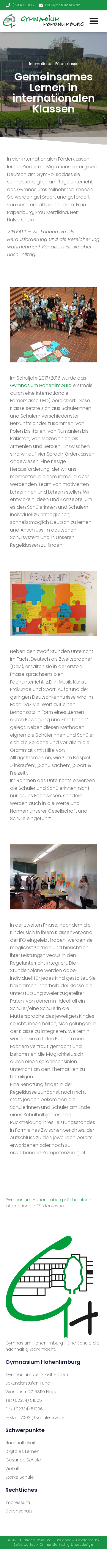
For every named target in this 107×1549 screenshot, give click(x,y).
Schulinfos (78, 1200)
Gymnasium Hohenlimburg (41, 385)
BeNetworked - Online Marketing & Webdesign (53, 1544)
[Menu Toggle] (94, 21)
